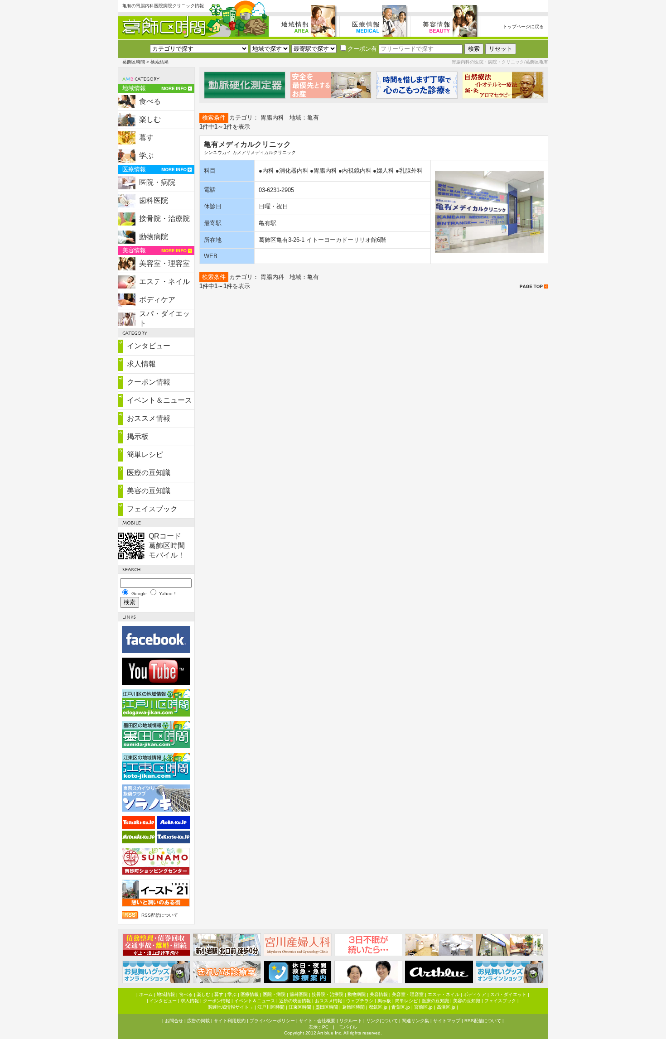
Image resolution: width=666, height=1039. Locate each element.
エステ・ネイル (164, 281)
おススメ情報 (148, 418)
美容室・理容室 (164, 263)
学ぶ (146, 155)
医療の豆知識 (148, 472)
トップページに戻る (523, 26)
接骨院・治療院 (164, 218)
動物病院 (153, 237)
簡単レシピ (145, 454)
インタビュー (148, 346)
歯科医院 (153, 200)
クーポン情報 (148, 382)
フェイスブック (152, 509)
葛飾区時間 (133, 61)
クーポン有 (362, 48)
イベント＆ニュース (159, 400)
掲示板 (138, 436)
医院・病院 (157, 182)
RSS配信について (159, 915)
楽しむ (150, 119)
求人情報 (141, 364)
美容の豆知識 (148, 491)
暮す (146, 137)
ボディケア (157, 299)
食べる (150, 101)
